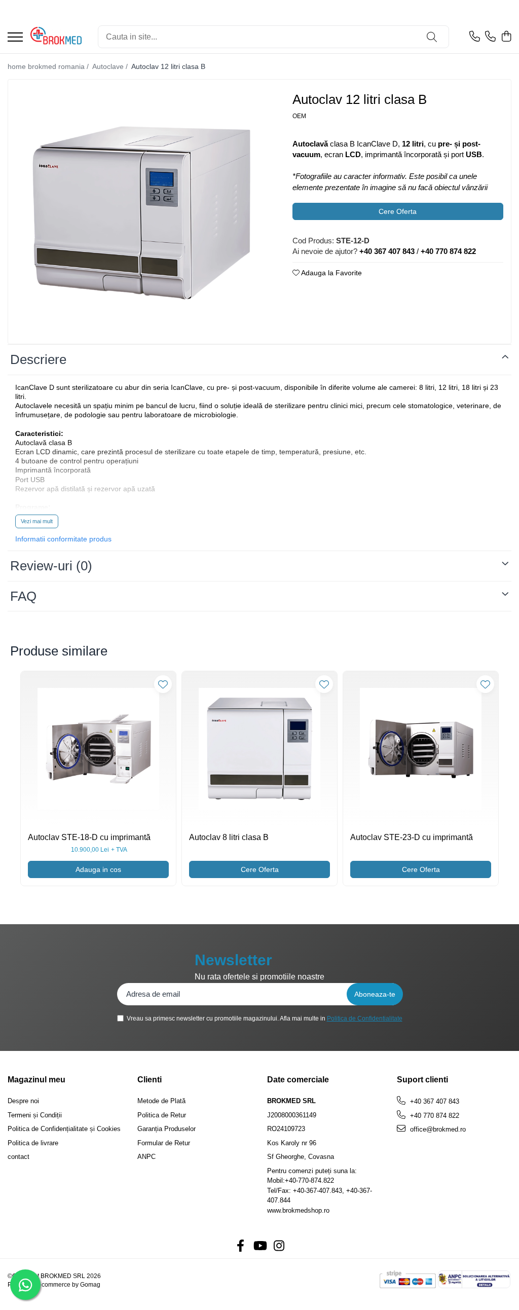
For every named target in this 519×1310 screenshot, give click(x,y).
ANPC (146, 1156)
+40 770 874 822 (433, 1115)
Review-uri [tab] (51, 565)
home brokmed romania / (49, 66)
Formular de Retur (163, 1143)
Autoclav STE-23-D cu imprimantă (411, 837)
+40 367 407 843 (433, 1101)
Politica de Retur (161, 1115)
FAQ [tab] (23, 596)
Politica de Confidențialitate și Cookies (64, 1129)
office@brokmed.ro (437, 1129)
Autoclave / (111, 66)
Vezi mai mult (37, 521)
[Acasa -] (56, 37)
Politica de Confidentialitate (364, 1018)
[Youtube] (259, 1246)
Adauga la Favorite (331, 273)
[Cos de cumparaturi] (506, 37)
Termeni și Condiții (35, 1115)
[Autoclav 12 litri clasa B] (141, 213)
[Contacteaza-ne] (474, 37)
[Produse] (15, 37)
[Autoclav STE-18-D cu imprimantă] (98, 748)
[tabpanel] (141, 213)
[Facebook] (240, 1246)
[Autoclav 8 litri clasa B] (259, 748)
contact (18, 1156)
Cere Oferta (398, 211)
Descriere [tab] (38, 359)
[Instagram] (278, 1246)
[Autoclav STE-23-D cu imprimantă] (420, 748)
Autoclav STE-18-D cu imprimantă (89, 837)
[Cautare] (432, 36)
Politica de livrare (33, 1143)
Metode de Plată (161, 1101)
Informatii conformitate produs (63, 539)
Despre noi (23, 1101)
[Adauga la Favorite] (163, 684)
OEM (299, 116)
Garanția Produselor (166, 1129)
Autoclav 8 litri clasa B (229, 837)
